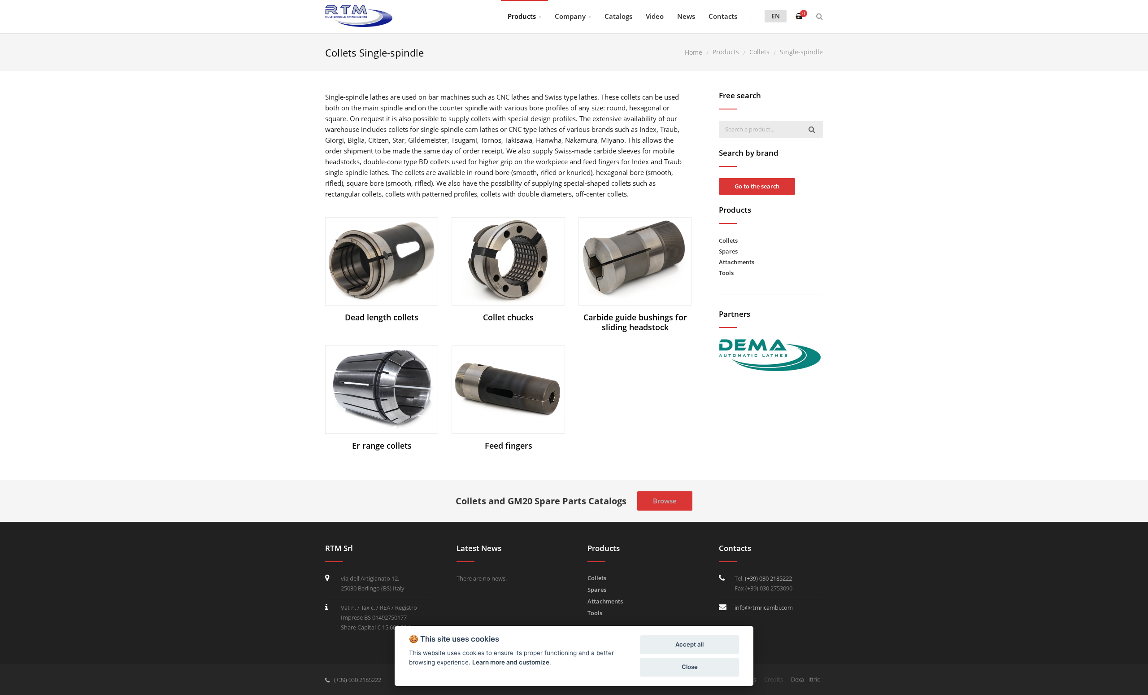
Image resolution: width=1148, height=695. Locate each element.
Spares (728, 251)
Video (655, 16)
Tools (726, 273)
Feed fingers (508, 445)
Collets (728, 240)
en (775, 16)
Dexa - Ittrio (806, 679)
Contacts (723, 16)
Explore (386, 261)
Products (522, 16)
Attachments (736, 262)
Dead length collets (381, 317)
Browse (665, 500)
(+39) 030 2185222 (768, 578)
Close (690, 666)
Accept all (689, 644)
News (686, 16)
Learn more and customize (510, 662)
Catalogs (618, 16)
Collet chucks (508, 317)
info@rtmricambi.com (764, 607)
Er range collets (382, 445)
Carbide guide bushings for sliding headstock (635, 322)
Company (570, 16)
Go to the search (757, 186)
